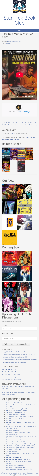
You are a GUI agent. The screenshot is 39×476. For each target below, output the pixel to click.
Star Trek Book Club (20, 20)
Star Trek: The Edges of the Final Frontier (18, 432)
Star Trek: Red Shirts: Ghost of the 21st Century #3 (17, 372)
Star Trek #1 (9, 420)
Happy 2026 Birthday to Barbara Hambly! (14, 352)
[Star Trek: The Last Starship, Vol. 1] (24, 280)
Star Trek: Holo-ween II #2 (13, 438)
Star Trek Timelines (12, 451)
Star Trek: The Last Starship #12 (11, 374)
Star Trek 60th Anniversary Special (16, 409)
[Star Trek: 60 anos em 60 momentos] (9, 245)
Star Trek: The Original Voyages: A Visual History (20, 446)
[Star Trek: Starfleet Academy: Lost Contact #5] (9, 198)
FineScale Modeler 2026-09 (14, 403)
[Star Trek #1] (24, 312)
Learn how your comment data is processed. (18, 138)
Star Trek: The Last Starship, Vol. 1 (16, 413)
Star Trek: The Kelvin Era (13, 449)
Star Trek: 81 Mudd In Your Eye (18, 45)
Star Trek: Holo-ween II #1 (13, 430)
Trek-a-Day (9, 43)
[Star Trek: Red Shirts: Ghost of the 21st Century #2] (24, 296)
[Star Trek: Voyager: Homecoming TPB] (9, 214)
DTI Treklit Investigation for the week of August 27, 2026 (18, 354)
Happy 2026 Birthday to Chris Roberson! (14, 362)
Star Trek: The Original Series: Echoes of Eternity (20, 444)
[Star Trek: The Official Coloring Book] (24, 229)
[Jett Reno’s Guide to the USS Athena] (9, 280)
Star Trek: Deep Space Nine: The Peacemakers (20, 448)
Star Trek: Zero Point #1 (9, 369)
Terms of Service (27, 473)
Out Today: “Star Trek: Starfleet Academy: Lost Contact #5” (19, 359)
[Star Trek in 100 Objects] (24, 214)
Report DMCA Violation (22, 475)
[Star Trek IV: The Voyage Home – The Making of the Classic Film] (9, 265)
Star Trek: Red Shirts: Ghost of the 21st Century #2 (21, 416)
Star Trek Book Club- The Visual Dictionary (29, 124)
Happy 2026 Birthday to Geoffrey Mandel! (14, 357)
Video (19, 41)
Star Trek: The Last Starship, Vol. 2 (12, 379)
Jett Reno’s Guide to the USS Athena (17, 411)
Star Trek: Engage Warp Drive (11, 377)
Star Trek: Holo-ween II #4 (13, 457)
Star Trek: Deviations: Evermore (15, 414)
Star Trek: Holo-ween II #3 (13, 440)
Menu (19, 30)
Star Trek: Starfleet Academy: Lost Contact (18, 459)
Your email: (5, 336)
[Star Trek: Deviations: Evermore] (9, 296)
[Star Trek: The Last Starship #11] (9, 312)
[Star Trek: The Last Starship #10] (24, 198)
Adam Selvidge (22, 40)
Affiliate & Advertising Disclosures (11, 473)
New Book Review (12, 41)
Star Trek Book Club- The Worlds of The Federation (10, 124)
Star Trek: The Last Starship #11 (15, 418)
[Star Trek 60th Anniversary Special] (24, 265)
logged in (12, 133)
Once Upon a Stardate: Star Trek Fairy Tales (19, 469)
